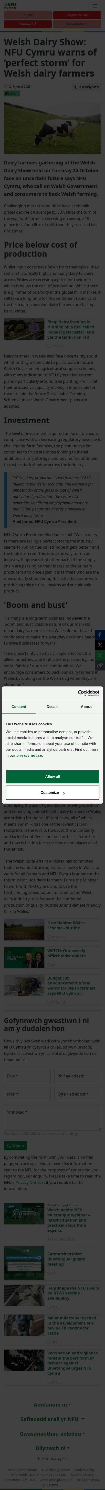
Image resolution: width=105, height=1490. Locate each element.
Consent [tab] (18, 707)
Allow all (52, 776)
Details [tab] (53, 707)
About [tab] (86, 707)
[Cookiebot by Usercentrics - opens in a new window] (78, 693)
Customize (50, 792)
